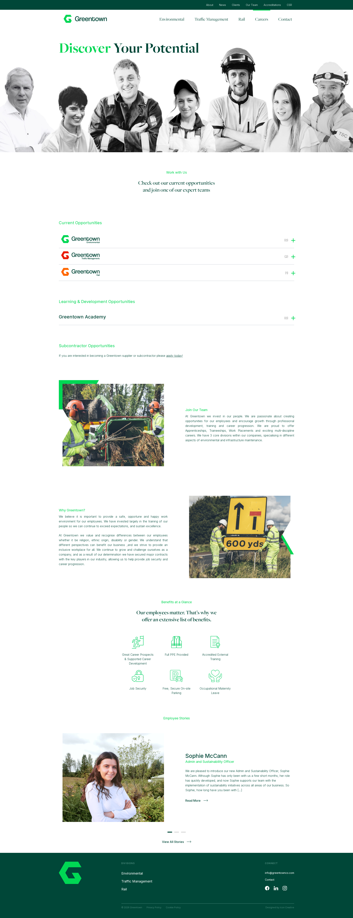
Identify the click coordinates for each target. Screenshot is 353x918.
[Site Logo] (85, 19)
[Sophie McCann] (113, 777)
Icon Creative (287, 907)
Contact (285, 19)
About (209, 4)
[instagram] (285, 888)
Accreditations (272, 4)
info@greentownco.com (279, 872)
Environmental (171, 19)
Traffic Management (211, 19)
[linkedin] (276, 888)
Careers (261, 19)
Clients (236, 4)
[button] (169, 832)
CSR (289, 4)
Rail (241, 19)
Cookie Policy (173, 907)
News (222, 4)
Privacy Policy (154, 907)
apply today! (174, 355)
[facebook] (267, 888)
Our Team (252, 4)
